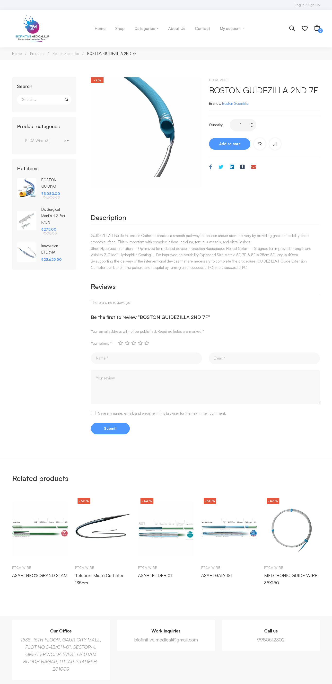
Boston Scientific (65, 53)
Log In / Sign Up (307, 5)
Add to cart (229, 143)
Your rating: (101, 343)
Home (17, 53)
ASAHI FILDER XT (155, 575)
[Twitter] (221, 167)
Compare (275, 144)
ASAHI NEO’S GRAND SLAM (40, 575)
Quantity (216, 125)
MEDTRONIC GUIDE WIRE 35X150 (290, 579)
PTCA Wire (219, 80)
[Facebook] (210, 167)
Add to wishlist (260, 144)
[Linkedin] (232, 167)
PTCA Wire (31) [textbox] (44, 140)
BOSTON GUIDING (48, 183)
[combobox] (44, 141)
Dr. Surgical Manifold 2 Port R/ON (53, 215)
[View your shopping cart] (317, 28)
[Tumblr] (242, 167)
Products (37, 53)
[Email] (253, 167)
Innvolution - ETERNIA (51, 249)
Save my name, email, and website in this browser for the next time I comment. (162, 413)
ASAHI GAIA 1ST (217, 575)
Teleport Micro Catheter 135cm (99, 579)
